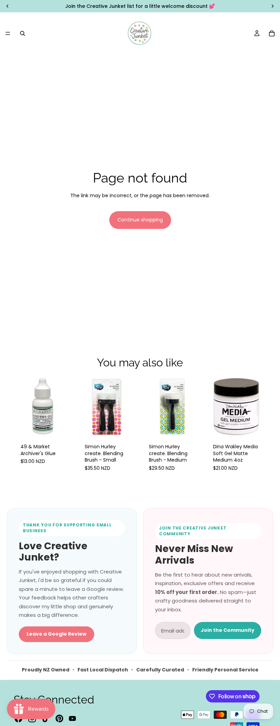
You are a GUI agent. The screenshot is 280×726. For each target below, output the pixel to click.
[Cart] (271, 33)
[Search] (22, 33)
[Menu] (8, 33)
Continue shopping (140, 219)
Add (133, 425)
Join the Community (227, 630)
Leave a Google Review (56, 633)
